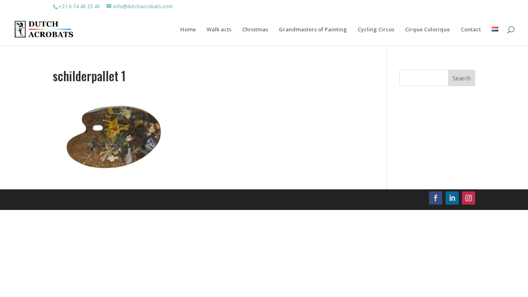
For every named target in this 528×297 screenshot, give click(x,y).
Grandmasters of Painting (313, 29)
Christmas (255, 29)
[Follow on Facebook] (435, 198)
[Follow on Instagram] (468, 198)
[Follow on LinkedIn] (452, 198)
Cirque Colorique (427, 29)
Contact (471, 29)
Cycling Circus (376, 29)
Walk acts (219, 29)
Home (188, 29)
